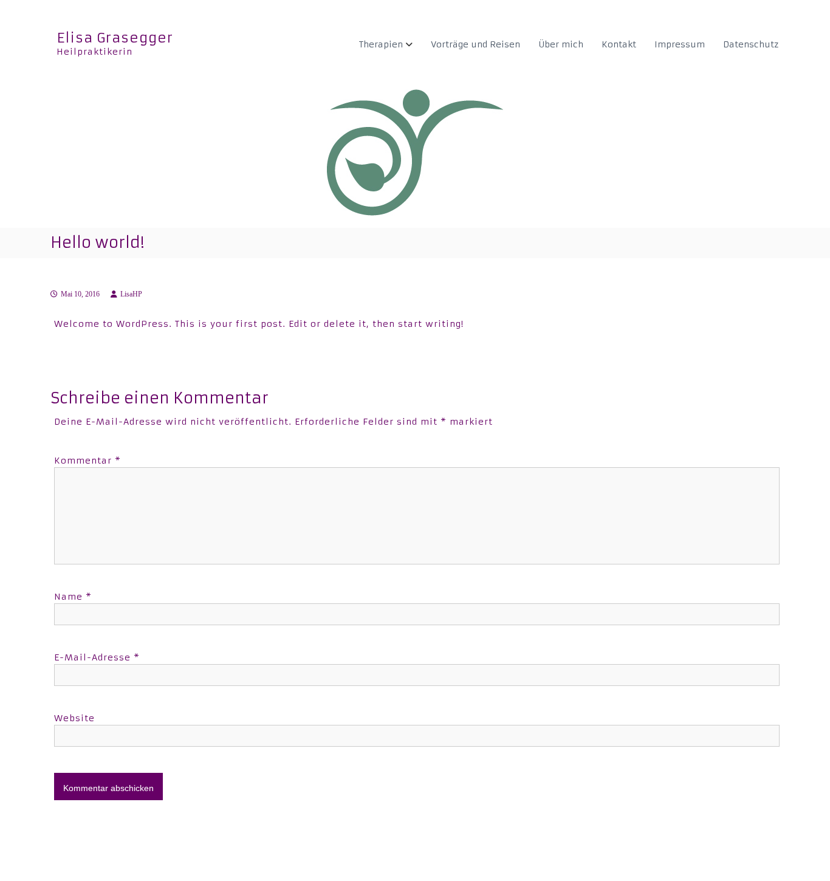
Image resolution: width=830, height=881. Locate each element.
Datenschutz (750, 44)
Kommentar (87, 460)
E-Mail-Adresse (97, 657)
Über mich (560, 44)
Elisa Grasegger (115, 38)
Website (74, 718)
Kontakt (619, 44)
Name (73, 596)
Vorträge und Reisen (475, 44)
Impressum (679, 44)
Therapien (381, 44)
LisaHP (131, 294)
